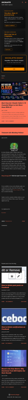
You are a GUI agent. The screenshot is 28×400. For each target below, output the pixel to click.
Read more (23, 301)
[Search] (22, 2)
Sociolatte (6, 2)
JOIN (14, 69)
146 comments (9, 301)
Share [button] (3, 121)
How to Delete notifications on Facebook (13, 328)
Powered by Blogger (14, 394)
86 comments (9, 343)
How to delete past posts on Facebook (12, 286)
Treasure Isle (8, 221)
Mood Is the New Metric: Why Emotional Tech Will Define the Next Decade (13, 371)
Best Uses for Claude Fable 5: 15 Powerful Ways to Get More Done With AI (14, 105)
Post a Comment (10, 121)
